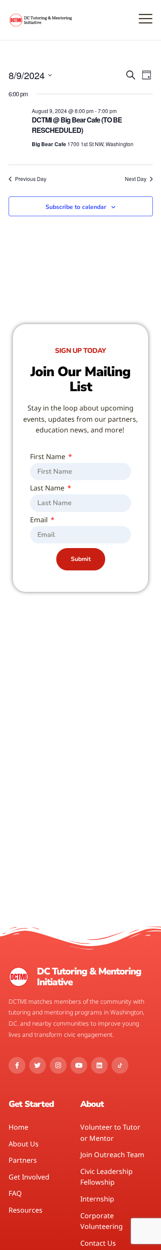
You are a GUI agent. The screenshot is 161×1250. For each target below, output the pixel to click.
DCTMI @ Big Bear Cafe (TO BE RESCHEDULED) (77, 125)
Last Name (48, 488)
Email (39, 520)
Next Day (135, 178)
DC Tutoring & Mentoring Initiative (89, 976)
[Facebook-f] (17, 1065)
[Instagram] (58, 1065)
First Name (48, 457)
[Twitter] (37, 1065)
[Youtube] (78, 1065)
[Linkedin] (99, 1065)
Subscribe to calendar (76, 207)
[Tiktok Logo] (120, 1065)
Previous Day (30, 178)
